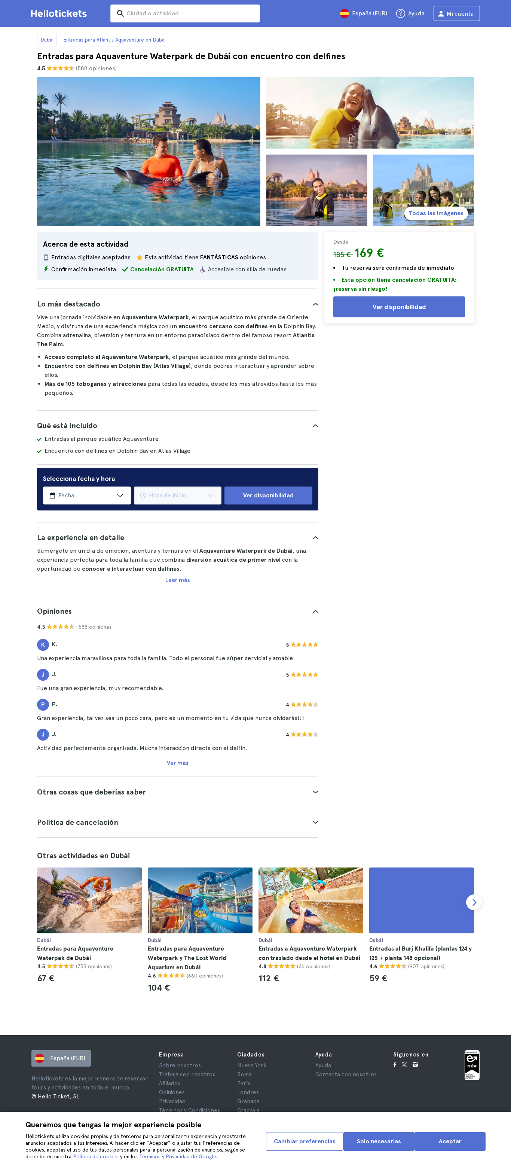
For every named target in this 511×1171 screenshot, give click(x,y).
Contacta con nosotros (346, 1074)
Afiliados (169, 1083)
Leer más (177, 579)
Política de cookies (96, 1156)
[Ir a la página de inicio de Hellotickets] (60, 13)
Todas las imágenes (436, 213)
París (243, 1083)
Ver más (178, 762)
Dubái (46, 40)
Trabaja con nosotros (187, 1074)
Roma (244, 1074)
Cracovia (248, 1110)
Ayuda (323, 1065)
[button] (177, 304)
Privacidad (172, 1101)
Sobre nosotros (180, 1065)
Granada (248, 1101)
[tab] (177, 304)
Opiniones (172, 1092)
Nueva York (251, 1065)
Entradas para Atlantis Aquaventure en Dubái (114, 40)
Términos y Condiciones (189, 1110)
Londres (248, 1092)
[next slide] (474, 902)
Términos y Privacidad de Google (177, 1156)
